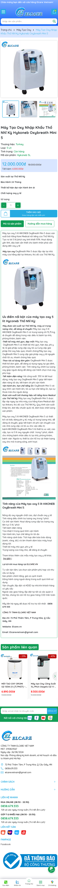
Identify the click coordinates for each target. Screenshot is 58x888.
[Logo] (29, 11)
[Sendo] (23, 832)
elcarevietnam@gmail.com (18, 772)
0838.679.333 (11, 768)
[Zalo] (29, 717)
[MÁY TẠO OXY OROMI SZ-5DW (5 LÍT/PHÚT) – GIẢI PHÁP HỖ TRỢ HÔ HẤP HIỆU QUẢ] (14, 667)
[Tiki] (16, 832)
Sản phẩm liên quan (19, 647)
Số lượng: (5, 199)
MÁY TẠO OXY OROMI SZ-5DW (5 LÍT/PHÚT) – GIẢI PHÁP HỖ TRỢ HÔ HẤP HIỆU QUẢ (13, 685)
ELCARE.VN (32, 564)
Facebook (6, 844)
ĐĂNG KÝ (52, 711)
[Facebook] (36, 717)
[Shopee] (3, 832)
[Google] (50, 717)
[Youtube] (43, 717)
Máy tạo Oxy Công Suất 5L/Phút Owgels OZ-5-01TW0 (43, 685)
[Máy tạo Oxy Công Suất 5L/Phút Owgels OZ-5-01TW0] (43, 667)
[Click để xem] (29, 69)
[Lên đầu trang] (52, 861)
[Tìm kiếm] (54, 21)
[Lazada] (10, 832)
